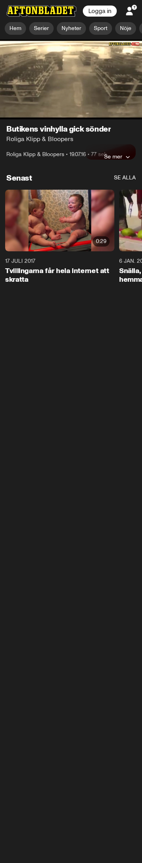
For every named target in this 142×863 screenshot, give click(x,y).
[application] (71, 80)
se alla (125, 178)
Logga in (99, 11)
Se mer (113, 157)
